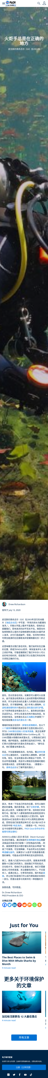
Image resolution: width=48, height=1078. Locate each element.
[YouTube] (25, 1075)
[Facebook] (4, 905)
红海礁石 (31, 716)
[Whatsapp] (34, 905)
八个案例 (6, 728)
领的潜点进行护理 (35, 707)
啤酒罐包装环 (8, 852)
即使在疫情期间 (30, 725)
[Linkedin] (14, 905)
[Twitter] (9, 905)
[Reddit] (24, 905)
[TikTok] (31, 1075)
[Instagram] (8, 1075)
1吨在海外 (17, 825)
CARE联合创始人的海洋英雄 (20, 731)
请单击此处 (11, 767)
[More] (39, 905)
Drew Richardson (17, 604)
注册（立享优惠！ (24, 1067)
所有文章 (24, 1037)
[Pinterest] (19, 905)
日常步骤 (35, 807)
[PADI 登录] (44, 3)
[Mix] (29, 905)
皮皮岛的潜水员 (19, 720)
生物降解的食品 (34, 840)
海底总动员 (11, 622)
